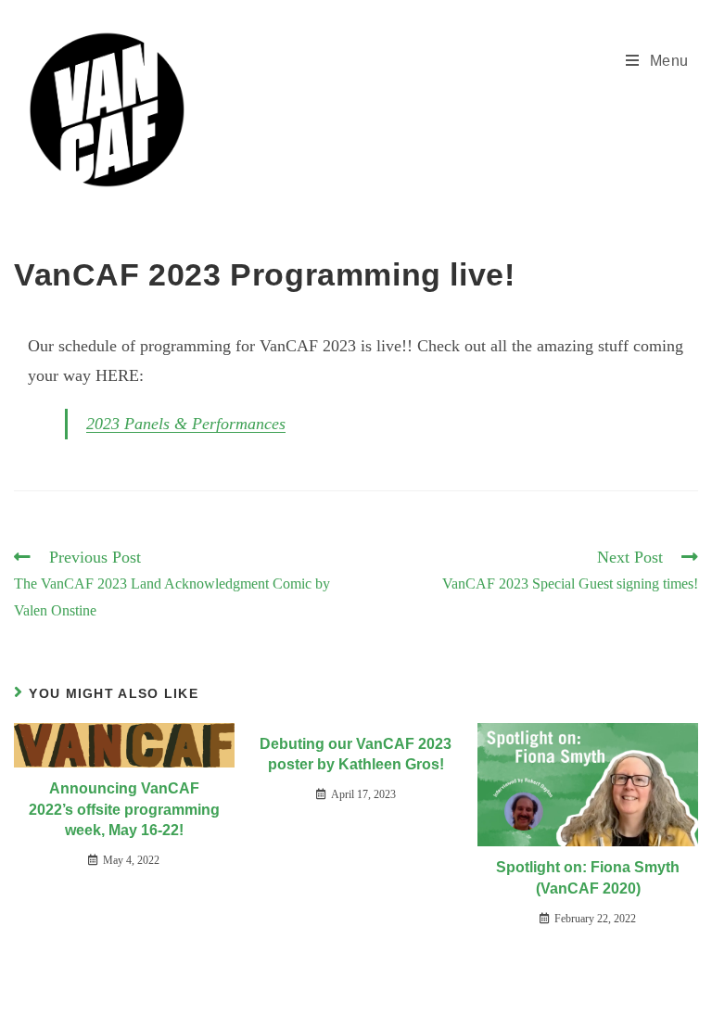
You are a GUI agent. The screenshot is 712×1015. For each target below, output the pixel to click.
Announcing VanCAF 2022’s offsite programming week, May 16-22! (124, 809)
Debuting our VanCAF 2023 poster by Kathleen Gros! (355, 754)
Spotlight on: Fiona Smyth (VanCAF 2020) (588, 877)
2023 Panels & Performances (186, 423)
